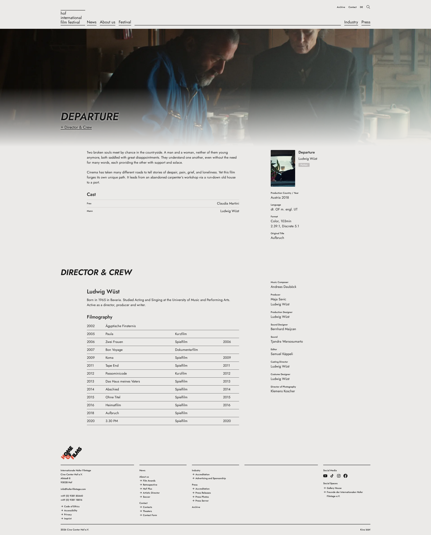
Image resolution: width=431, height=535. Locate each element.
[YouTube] (325, 475)
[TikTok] (332, 475)
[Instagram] (338, 475)
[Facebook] (345, 475)
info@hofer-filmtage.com (73, 489)
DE (361, 7)
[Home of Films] (71, 452)
